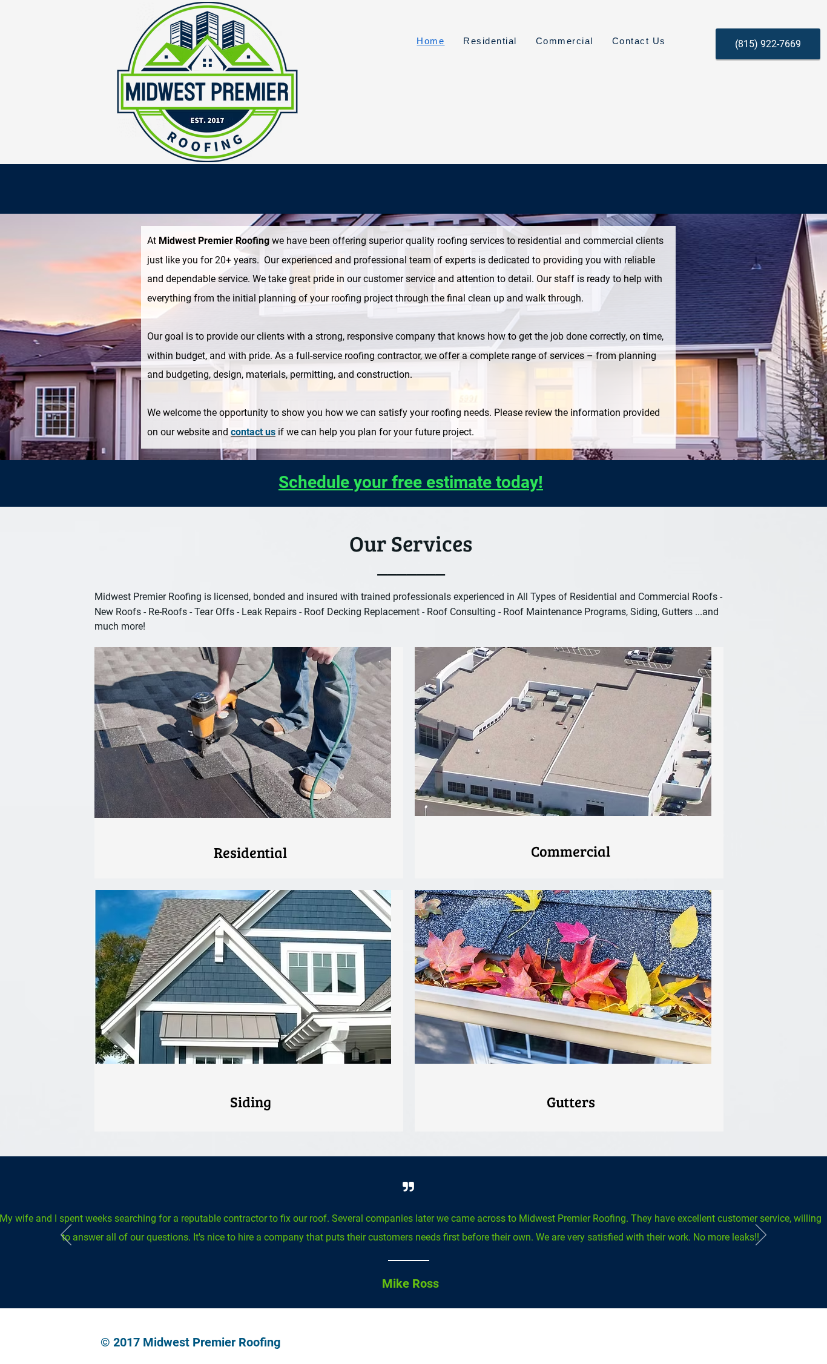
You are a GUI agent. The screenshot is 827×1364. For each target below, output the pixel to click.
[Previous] (66, 1235)
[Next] (761, 1235)
